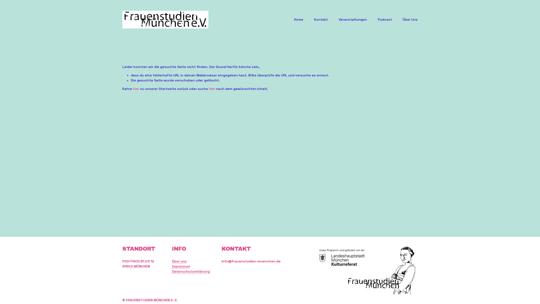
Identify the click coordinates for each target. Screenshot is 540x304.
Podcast (385, 19)
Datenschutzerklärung (191, 271)
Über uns (179, 261)
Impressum (181, 266)
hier (136, 89)
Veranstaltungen (353, 19)
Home (298, 19)
